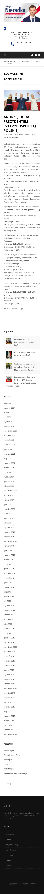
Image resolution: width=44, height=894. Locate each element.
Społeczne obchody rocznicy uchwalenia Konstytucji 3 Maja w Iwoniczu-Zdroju (25, 367)
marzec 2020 (9, 518)
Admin (17, 134)
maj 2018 (7, 592)
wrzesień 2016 (9, 651)
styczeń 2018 (9, 605)
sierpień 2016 (9, 656)
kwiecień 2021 (9, 463)
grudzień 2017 (9, 610)
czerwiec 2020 (9, 509)
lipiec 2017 (8, 624)
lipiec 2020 (8, 504)
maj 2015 (7, 711)
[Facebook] (36, 55)
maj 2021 (7, 458)
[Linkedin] (39, 55)
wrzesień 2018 (9, 573)
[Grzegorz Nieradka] (22, 12)
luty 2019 (7, 564)
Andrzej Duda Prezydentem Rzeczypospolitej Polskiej (20, 124)
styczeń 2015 (9, 725)
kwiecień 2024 (9, 408)
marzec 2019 (9, 559)
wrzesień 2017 (9, 619)
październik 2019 (10, 541)
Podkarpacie (8, 759)
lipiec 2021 (8, 449)
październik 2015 (10, 688)
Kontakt (8, 866)
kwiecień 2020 (9, 513)
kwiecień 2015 (9, 716)
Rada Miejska (9, 769)
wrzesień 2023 (9, 435)
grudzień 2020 (9, 481)
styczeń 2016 (9, 674)
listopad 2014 (9, 730)
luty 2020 (7, 523)
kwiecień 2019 (9, 555)
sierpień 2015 (9, 697)
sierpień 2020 (9, 500)
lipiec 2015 (8, 702)
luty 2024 (7, 417)
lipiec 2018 (8, 582)
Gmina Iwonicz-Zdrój (12, 755)
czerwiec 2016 (9, 661)
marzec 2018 (9, 596)
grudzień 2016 (9, 638)
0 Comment (14, 137)
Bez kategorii (9, 750)
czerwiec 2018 (9, 587)
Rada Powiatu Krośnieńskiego (15, 773)
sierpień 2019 (9, 546)
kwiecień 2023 (9, 444)
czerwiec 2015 (9, 707)
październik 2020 (10, 491)
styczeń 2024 (9, 421)
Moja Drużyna (11, 850)
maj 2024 (7, 403)
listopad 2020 (9, 486)
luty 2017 (7, 633)
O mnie (8, 839)
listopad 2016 (9, 642)
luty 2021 (7, 472)
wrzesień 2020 (9, 495)
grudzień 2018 (9, 569)
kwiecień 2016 (9, 665)
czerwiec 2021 (9, 454)
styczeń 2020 (9, 527)
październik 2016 (10, 647)
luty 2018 (7, 601)
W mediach (10, 855)
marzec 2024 (9, 412)
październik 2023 (10, 431)
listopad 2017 (9, 615)
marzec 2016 (9, 670)
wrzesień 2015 (9, 693)
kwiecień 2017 (9, 628)
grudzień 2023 (9, 426)
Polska (6, 764)
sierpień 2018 (9, 578)
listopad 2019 (9, 536)
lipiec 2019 (8, 550)
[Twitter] (32, 55)
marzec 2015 (9, 720)
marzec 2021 (9, 467)
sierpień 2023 (9, 440)
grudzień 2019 (9, 532)
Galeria (8, 860)
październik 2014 (10, 734)
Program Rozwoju (12, 844)
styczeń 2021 (9, 477)
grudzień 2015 (9, 679)
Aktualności (10, 834)
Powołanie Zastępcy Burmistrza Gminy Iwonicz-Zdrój (24, 342)
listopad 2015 (9, 684)
